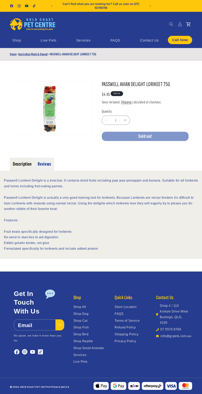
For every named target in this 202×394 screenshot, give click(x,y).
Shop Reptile (83, 341)
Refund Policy (125, 327)
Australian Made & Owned (33, 54)
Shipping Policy (126, 334)
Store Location (126, 307)
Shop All (79, 307)
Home (13, 54)
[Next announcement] (150, 6)
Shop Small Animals (88, 348)
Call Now (180, 40)
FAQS (119, 313)
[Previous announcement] (51, 6)
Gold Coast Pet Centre (35, 387)
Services (80, 355)
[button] (171, 24)
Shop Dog (81, 313)
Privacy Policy (125, 341)
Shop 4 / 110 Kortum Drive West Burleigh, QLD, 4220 (174, 314)
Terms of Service (127, 320)
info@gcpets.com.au (175, 336)
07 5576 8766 (170, 329)
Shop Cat (80, 320)
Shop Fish (81, 327)
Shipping (126, 102)
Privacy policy (59, 387)
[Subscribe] (59, 324)
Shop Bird (80, 334)
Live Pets (80, 361)
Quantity (107, 111)
